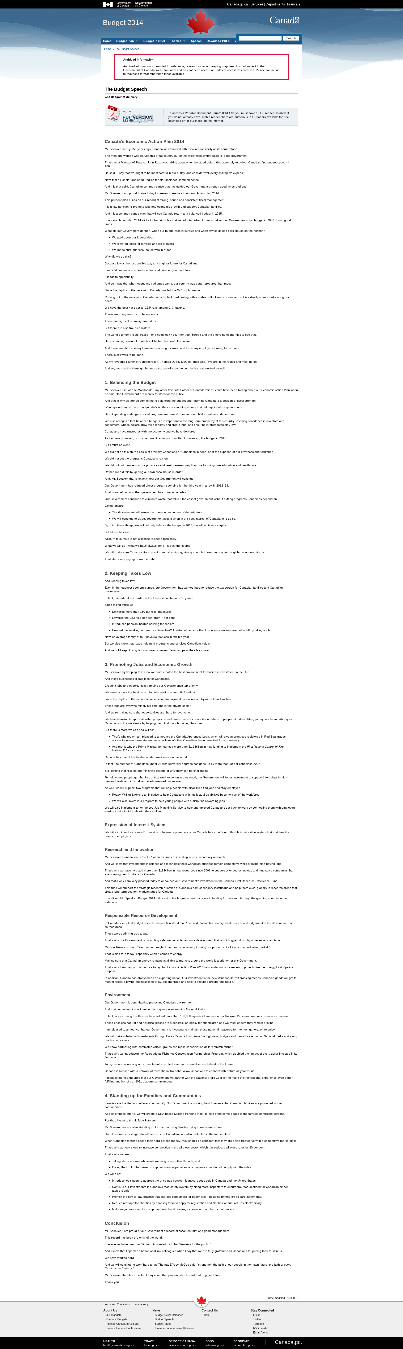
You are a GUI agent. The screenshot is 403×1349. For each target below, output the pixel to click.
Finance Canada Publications (123, 1328)
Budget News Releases (169, 1315)
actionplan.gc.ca (244, 1343)
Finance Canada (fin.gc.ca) (122, 1323)
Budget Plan (125, 41)
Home (107, 41)
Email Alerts (260, 1332)
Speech (196, 41)
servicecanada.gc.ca (182, 1343)
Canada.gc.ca (237, 4)
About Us (110, 1310)
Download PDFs (218, 41)
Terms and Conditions (116, 1304)
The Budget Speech (127, 48)
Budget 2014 (123, 22)
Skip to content (184, 2)
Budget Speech (164, 1319)
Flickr (256, 1315)
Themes (175, 41)
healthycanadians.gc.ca (119, 1343)
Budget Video (163, 1323)
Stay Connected (262, 1310)
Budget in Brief (154, 41)
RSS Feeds (260, 1328)
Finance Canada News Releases (174, 1328)
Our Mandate (114, 1315)
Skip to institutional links (184, 6)
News (156, 1310)
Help (206, 1315)
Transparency (140, 1304)
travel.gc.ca (151, 1343)
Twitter (257, 1319)
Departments (275, 4)
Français (293, 4)
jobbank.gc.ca (215, 1343)
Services (256, 4)
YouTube (258, 1323)
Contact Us (210, 1310)
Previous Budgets (116, 1319)
